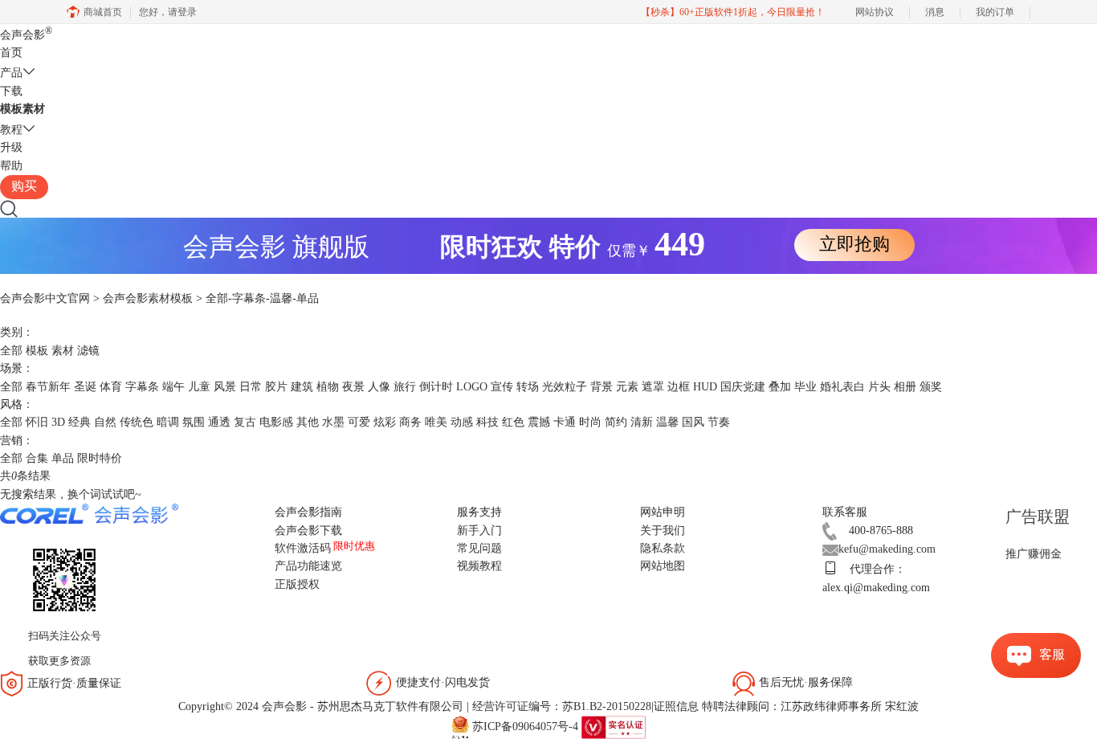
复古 (245, 422)
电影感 (276, 422)
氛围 (193, 422)
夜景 (353, 387)
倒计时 (436, 387)
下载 (11, 91)
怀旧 (37, 422)
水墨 (333, 422)
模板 (37, 351)
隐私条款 (662, 548)
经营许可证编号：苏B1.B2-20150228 (561, 706)
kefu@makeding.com (887, 549)
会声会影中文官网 (45, 298)
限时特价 (99, 458)
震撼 (539, 422)
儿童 (199, 387)
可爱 (359, 422)
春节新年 (48, 387)
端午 (173, 387)
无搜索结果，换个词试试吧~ (70, 494)
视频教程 (479, 566)
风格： (17, 404)
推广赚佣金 (1033, 554)
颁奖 (931, 387)
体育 (111, 387)
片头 (879, 387)
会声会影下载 (308, 531)
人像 (379, 387)
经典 (79, 422)
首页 (11, 53)
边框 (678, 387)
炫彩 (384, 422)
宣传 (502, 387)
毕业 (805, 387)
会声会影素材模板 (148, 298)
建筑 (302, 387)
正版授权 (297, 584)
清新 (641, 422)
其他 (307, 422)
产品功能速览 (308, 566)
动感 (462, 422)
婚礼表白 (842, 387)
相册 (905, 387)
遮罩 (653, 387)
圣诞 (85, 387)
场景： (17, 368)
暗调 (168, 422)
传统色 (136, 422)
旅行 (405, 387)
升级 (11, 147)
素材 (62, 351)
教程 (11, 130)
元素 (627, 387)
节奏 (719, 422)
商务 (410, 422)
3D (58, 422)
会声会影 (26, 35)
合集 (37, 458)
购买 (24, 186)
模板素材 (22, 109)
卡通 (564, 422)
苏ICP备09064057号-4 (525, 727)
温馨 (667, 422)
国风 (693, 422)
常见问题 (479, 548)
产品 (11, 73)
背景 (601, 387)
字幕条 (142, 387)
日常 (250, 387)
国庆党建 (742, 387)
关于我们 (662, 531)
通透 (219, 422)
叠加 (780, 387)
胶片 (276, 387)
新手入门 (479, 531)
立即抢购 (854, 244)
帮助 (11, 166)
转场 (527, 387)
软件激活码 (303, 548)
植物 (327, 387)
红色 (513, 422)
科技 (487, 422)
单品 (62, 458)
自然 (105, 422)
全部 (11, 351)
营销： (17, 441)
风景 (225, 387)
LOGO (471, 387)
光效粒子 (564, 387)
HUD (705, 387)
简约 (616, 422)
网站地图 (662, 566)
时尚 (590, 422)
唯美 (436, 422)
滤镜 (88, 351)
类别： (17, 332)
